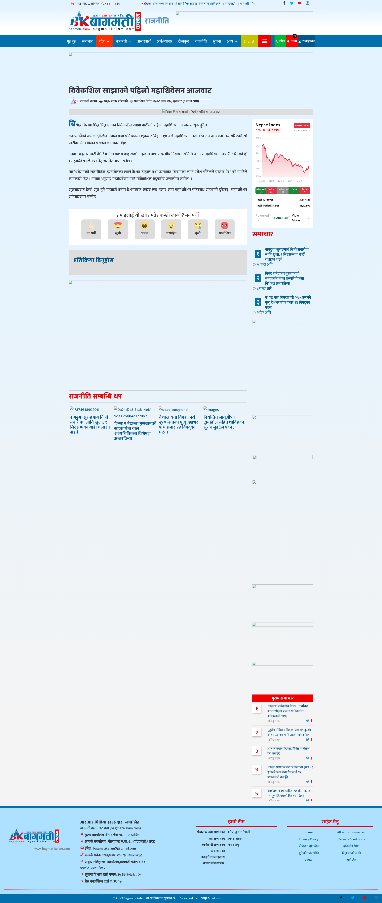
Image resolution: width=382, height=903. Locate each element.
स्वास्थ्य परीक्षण (164, 3)
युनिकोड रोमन (351, 846)
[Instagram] (307, 3)
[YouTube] (300, 3)
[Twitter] (292, 3)
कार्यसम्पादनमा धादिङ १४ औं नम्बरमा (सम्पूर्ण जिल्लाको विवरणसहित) (288, 793)
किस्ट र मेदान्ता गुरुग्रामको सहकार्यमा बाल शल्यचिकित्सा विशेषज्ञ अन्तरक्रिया (280, 281)
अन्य (230, 41)
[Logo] (34, 836)
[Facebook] (284, 3)
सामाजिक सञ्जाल (187, 3)
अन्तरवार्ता (144, 41)
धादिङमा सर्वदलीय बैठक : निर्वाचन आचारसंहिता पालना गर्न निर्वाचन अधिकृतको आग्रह (287, 711)
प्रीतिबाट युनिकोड (309, 846)
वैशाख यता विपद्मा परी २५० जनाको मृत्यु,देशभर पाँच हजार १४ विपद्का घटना (284, 305)
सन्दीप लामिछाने (210, 3)
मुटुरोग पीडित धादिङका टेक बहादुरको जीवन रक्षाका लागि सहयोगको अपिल (289, 732)
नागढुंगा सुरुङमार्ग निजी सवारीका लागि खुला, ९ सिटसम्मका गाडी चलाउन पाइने (283, 257)
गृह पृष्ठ (71, 41)
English (249, 41)
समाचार (87, 41)
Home (308, 832)
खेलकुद (183, 41)
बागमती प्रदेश (247, 3)
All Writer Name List (351, 832)
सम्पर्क (308, 860)
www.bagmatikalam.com (52, 849)
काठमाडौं (230, 3)
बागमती (122, 41)
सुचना (217, 41)
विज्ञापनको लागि (351, 853)
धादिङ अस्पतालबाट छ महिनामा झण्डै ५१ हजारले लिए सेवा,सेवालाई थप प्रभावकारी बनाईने (290, 772)
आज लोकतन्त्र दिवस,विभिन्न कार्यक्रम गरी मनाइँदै (288, 751)
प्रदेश (102, 41)
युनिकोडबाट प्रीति (309, 853)
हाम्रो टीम (351, 860)
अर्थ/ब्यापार (164, 41)
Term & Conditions (351, 839)
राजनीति (201, 41)
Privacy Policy (308, 839)
